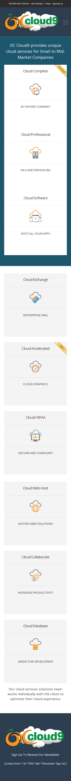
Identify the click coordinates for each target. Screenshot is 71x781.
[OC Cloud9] (31, 30)
